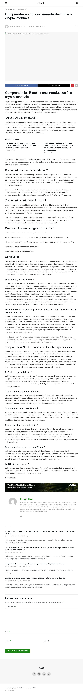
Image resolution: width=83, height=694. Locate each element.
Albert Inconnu (11, 536)
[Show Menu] (6, 3)
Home (7, 9)
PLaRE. (41, 3)
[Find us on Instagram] (44, 674)
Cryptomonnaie (22, 9)
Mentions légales (10, 688)
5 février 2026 (22, 566)
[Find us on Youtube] (49, 674)
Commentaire (10, 606)
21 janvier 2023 (29, 26)
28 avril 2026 (11, 150)
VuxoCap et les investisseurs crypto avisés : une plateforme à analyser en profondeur (35, 578)
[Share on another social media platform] (76, 85)
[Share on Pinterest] (72, 85)
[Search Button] (77, 3)
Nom (7, 632)
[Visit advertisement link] (41, 487)
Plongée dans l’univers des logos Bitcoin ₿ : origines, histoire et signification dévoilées (35, 564)
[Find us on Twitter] (39, 674)
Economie (13, 9)
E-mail (8, 641)
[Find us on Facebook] (34, 674)
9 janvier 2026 (22, 580)
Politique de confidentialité (27, 688)
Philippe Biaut (15, 26)
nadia (8, 552)
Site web (46, 641)
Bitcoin (12, 478)
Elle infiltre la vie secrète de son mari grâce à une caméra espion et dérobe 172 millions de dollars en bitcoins (22, 145)
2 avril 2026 (48, 152)
